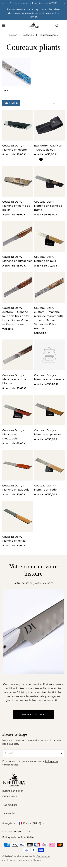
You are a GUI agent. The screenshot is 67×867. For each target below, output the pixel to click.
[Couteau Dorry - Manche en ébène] (17, 125)
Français (7, 823)
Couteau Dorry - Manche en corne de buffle (48, 205)
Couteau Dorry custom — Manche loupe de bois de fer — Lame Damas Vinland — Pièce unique (17, 316)
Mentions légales (12, 831)
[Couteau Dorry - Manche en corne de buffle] (49, 181)
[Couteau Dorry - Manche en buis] (49, 236)
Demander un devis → (33, 714)
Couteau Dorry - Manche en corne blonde (14, 379)
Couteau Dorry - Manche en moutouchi (13, 434)
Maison (13, 35)
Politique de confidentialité (18, 837)
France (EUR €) (32, 823)
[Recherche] (57, 25)
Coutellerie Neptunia (23, 856)
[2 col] (61, 103)
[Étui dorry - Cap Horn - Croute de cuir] (49, 125)
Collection (28, 35)
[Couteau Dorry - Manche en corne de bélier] (17, 181)
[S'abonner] (61, 753)
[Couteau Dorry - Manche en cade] (49, 465)
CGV (28, 831)
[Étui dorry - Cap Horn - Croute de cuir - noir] (41, 159)
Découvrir (9, 796)
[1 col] (54, 103)
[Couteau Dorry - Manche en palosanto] (49, 410)
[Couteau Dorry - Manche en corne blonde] (17, 354)
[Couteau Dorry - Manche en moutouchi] (17, 410)
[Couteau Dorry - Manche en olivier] (17, 516)
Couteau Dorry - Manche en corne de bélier (16, 205)
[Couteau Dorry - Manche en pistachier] (17, 236)
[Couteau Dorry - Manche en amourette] (49, 354)
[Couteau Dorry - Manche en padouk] (17, 465)
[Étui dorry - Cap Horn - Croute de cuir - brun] (36, 159)
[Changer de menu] (3, 25)
